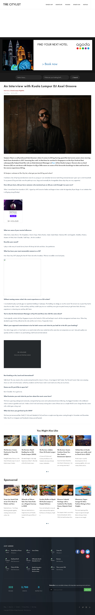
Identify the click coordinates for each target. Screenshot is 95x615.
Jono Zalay (35, 550)
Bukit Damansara (15, 561)
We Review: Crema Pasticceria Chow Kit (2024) (11, 452)
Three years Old (61, 567)
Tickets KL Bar (15, 567)
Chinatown (13, 553)
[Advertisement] (47, 23)
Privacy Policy (25, 607)
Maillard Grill (15, 559)
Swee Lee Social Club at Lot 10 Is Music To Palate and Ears (11, 501)
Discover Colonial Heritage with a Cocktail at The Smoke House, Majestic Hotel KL (64, 503)
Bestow (58, 559)
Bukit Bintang (59, 561)
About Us (11, 607)
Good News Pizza (16, 550)
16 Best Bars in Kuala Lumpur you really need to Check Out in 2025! (83, 452)
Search (75, 77)
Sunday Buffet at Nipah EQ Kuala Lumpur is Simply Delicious (47, 501)
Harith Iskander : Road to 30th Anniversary (37, 569)
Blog (5, 607)
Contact (18, 607)
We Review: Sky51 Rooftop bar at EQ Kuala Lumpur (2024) (29, 452)
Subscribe (87, 590)
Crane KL (59, 550)
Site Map (34, 607)
